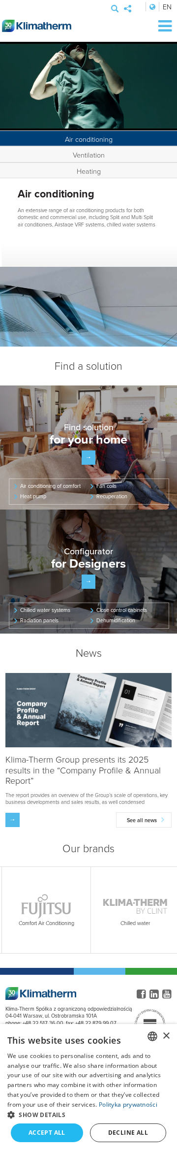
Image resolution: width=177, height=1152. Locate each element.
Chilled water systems (45, 610)
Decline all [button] (128, 1132)
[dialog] (88, 1088)
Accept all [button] (47, 1132)
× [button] (166, 1036)
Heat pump (33, 496)
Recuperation (111, 496)
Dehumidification (115, 620)
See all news (142, 820)
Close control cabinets (121, 610)
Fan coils (106, 486)
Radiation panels (39, 620)
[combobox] (152, 1036)
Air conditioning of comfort (50, 486)
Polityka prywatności (128, 1104)
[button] (88, 1115)
